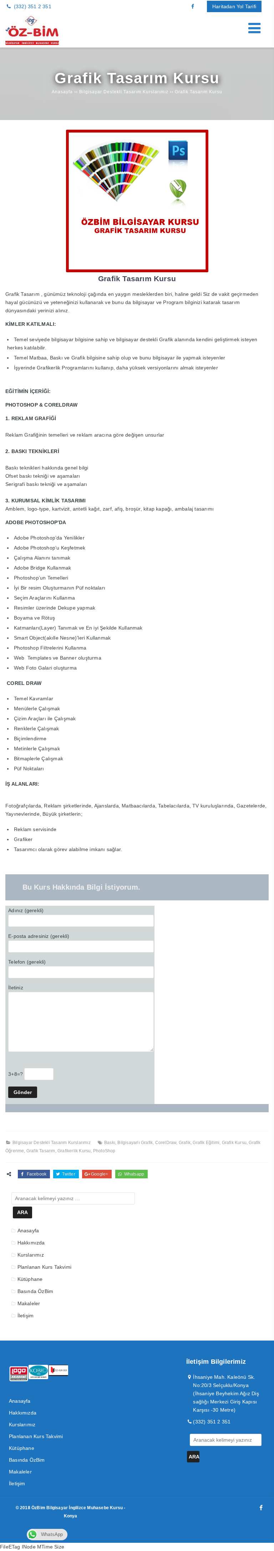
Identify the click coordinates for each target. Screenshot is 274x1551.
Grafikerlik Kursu (74, 1150)
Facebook (35, 1174)
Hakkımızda (31, 1243)
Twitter (68, 1174)
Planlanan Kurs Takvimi (44, 1267)
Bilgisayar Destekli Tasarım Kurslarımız (51, 1142)
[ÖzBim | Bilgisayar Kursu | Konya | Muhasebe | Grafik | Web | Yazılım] (32, 43)
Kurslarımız (30, 1255)
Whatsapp (133, 1174)
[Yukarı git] (263, 1540)
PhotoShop (104, 1150)
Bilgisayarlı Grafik (135, 1142)
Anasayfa (28, 1230)
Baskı (109, 1142)
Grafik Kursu (234, 1142)
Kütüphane (30, 1279)
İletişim (25, 1315)
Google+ (99, 1174)
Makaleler (28, 1303)
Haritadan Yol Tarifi (234, 6)
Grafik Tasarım (40, 1150)
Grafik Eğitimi (206, 1142)
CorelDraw (166, 1142)
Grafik (185, 1142)
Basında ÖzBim (35, 1291)
